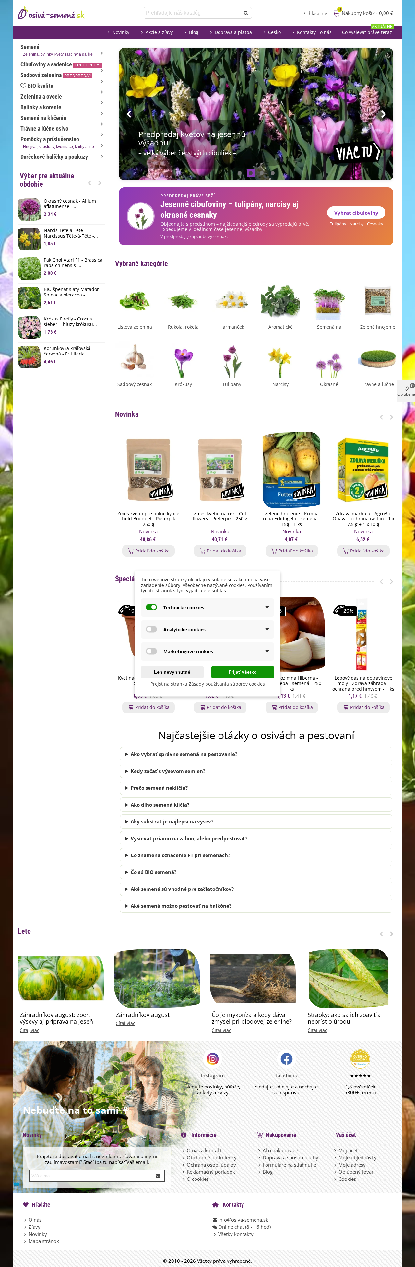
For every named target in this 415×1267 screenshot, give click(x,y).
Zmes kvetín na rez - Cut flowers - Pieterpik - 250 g (220, 516)
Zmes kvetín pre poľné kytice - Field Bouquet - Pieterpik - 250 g (148, 519)
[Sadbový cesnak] (134, 357)
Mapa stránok (44, 1241)
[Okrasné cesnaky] (329, 357)
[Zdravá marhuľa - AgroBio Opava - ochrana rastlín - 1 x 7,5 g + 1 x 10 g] (363, 470)
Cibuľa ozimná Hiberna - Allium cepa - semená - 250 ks (291, 683)
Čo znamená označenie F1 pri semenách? (180, 855)
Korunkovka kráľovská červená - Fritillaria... (67, 351)
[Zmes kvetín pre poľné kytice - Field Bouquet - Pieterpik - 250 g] (148, 470)
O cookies (198, 1179)
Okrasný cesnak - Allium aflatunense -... (70, 203)
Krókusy (183, 384)
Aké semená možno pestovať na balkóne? (181, 905)
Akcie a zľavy (159, 32)
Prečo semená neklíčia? (159, 788)
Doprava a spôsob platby (290, 1157)
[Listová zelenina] (134, 300)
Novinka (126, 414)
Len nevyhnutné (172, 672)
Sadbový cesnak (134, 384)
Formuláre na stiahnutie (289, 1164)
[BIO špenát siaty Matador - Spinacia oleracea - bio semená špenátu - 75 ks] (29, 298)
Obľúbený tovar (356, 1171)
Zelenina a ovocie (41, 96)
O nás (35, 1219)
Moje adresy (352, 1164)
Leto (24, 931)
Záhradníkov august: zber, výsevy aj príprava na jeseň (56, 1018)
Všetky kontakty (236, 1234)
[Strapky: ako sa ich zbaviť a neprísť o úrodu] (349, 977)
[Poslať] (246, 12)
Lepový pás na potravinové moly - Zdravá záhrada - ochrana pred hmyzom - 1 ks (363, 683)
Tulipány (338, 223)
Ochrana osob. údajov (211, 1164)
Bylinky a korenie (40, 107)
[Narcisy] (280, 357)
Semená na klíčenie (43, 117)
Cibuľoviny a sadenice (60, 64)
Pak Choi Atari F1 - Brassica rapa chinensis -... (73, 262)
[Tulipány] (231, 357)
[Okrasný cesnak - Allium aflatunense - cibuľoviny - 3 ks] (29, 209)
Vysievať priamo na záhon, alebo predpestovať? (189, 838)
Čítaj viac (29, 1030)
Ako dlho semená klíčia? (160, 804)
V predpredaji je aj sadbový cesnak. (194, 236)
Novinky (120, 32)
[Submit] (158, 1175)
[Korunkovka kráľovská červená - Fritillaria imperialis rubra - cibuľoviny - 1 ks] (29, 357)
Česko (274, 32)
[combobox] (192, 12)
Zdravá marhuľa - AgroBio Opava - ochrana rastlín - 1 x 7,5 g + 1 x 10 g (363, 519)
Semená (56, 50)
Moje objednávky (357, 1157)
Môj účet (348, 1150)
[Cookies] (335, 1178)
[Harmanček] (231, 300)
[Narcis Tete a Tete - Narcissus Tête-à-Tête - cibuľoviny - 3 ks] (29, 239)
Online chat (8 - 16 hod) (244, 1227)
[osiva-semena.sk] (57, 12)
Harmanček (231, 327)
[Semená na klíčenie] (329, 300)
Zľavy (35, 1227)
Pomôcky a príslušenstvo (57, 142)
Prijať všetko (243, 672)
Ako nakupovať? (280, 1150)
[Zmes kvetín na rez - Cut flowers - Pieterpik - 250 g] (220, 470)
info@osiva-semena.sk (243, 1219)
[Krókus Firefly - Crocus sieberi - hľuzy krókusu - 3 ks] (29, 327)
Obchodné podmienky (212, 1157)
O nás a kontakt (204, 1150)
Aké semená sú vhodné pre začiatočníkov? (182, 889)
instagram (213, 1075)
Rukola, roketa (183, 327)
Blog (193, 32)
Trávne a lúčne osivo (44, 128)
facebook (286, 1075)
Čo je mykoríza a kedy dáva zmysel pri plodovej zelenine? (252, 1018)
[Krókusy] (183, 357)
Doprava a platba (233, 32)
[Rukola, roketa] (183, 300)
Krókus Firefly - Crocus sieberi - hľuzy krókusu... (70, 321)
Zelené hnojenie (377, 327)
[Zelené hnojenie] (377, 300)
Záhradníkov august (143, 1014)
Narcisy (357, 223)
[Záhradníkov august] (157, 977)
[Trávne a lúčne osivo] (377, 357)
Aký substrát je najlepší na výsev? (172, 821)
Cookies (347, 1179)
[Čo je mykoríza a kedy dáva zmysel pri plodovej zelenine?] (253, 977)
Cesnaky (375, 223)
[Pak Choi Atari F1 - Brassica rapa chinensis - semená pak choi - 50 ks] (29, 268)
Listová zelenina (134, 327)
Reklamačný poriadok (211, 1171)
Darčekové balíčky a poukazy (54, 156)
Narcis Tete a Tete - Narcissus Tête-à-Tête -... (71, 233)
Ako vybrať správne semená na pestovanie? (184, 754)
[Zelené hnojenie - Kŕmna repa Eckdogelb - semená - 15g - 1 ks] (291, 470)
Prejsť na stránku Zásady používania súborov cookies (207, 684)
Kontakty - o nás (314, 32)
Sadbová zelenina (55, 75)
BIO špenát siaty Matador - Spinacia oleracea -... (73, 292)
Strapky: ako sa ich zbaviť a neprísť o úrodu (344, 1018)
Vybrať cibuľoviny (356, 212)
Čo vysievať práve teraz (367, 30)
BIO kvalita (40, 85)
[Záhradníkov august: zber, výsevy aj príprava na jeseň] (61, 977)
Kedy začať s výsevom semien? (168, 771)
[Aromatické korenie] (280, 300)
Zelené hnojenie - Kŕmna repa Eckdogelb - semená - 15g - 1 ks (292, 519)
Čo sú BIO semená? (153, 872)
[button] (89, 183)
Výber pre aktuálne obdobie (47, 180)
